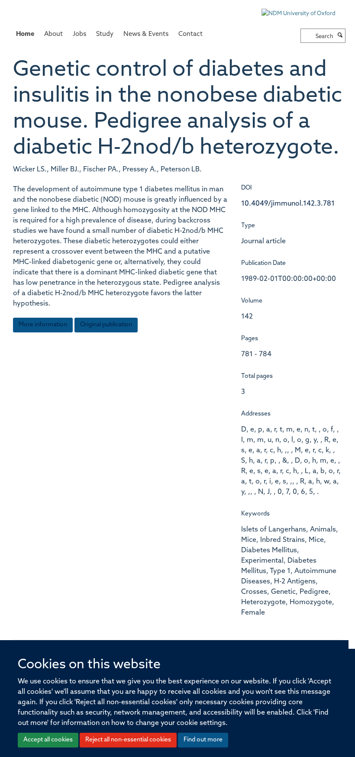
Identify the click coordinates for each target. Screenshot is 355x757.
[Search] (340, 36)
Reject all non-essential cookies (128, 740)
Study (104, 34)
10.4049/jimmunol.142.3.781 (288, 203)
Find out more (203, 740)
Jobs (79, 34)
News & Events (145, 34)
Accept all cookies (48, 740)
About (53, 34)
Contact (190, 34)
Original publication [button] (106, 325)
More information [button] (43, 325)
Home (25, 34)
